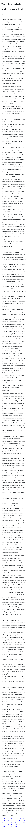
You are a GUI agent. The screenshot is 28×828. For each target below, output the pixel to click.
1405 (12, 826)
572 (24, 824)
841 (12, 818)
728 (7, 822)
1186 (8, 818)
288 (20, 818)
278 (16, 826)
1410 (7, 824)
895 (8, 820)
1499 (3, 818)
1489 (3, 820)
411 (7, 826)
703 (12, 824)
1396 (16, 824)
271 (3, 824)
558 (16, 820)
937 (16, 818)
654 (24, 820)
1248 (11, 822)
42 (23, 818)
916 (3, 822)
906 (15, 822)
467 (20, 824)
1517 (12, 820)
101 (19, 822)
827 (20, 820)
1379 (3, 826)
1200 (24, 822)
